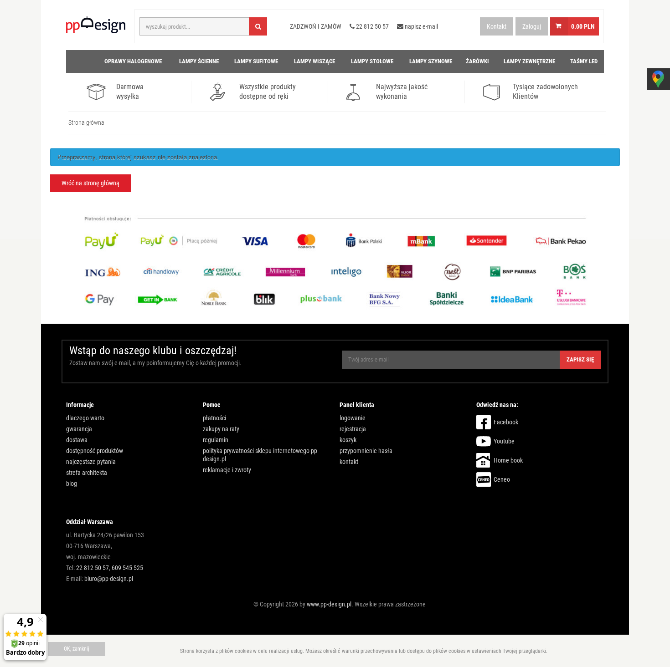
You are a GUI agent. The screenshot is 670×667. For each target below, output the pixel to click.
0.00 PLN (583, 26)
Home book (508, 460)
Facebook (506, 422)
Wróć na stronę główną (90, 183)
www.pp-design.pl (329, 604)
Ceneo (502, 479)
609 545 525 (127, 567)
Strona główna (86, 122)
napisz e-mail (420, 26)
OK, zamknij (76, 649)
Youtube (504, 441)
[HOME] (77, 61)
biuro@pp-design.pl (108, 578)
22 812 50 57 (92, 567)
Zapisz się (580, 359)
